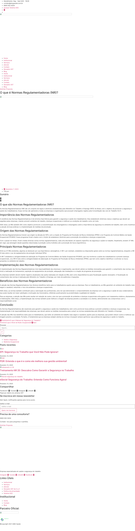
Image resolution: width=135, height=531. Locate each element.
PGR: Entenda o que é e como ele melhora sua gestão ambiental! (33, 361)
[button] (67, 198)
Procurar (3, 325)
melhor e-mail (5, 403)
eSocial (6, 65)
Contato (6, 67)
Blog (5, 71)
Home (6, 58)
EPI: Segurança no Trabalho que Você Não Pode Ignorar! (29, 352)
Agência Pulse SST (74, 528)
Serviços (7, 63)
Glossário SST (8, 69)
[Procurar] (2, 332)
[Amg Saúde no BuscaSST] (7, 522)
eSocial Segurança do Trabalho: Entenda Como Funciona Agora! (33, 379)
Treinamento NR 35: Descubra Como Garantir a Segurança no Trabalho (37, 370)
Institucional (8, 60)
